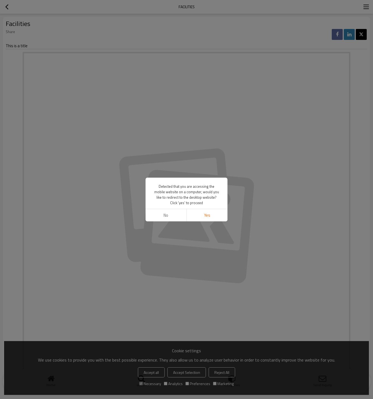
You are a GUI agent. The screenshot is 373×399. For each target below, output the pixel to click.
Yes (207, 215)
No (166, 215)
